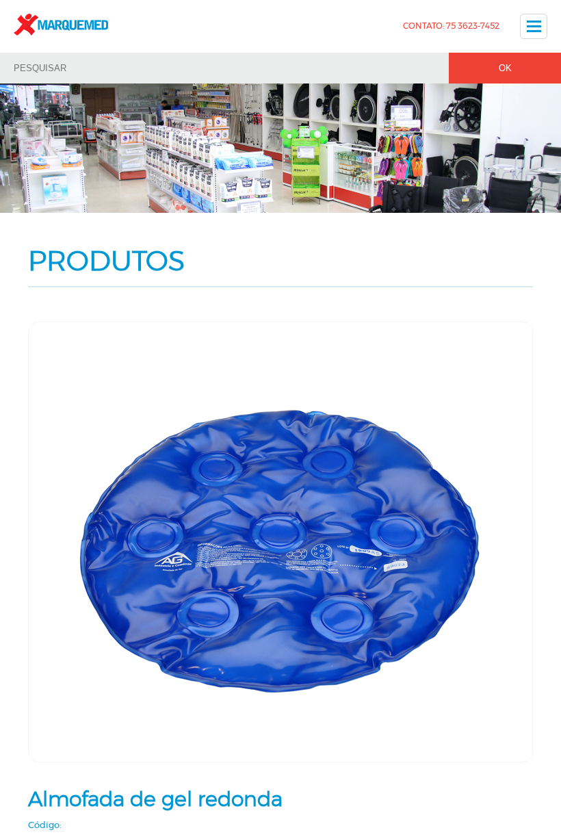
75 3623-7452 (472, 26)
